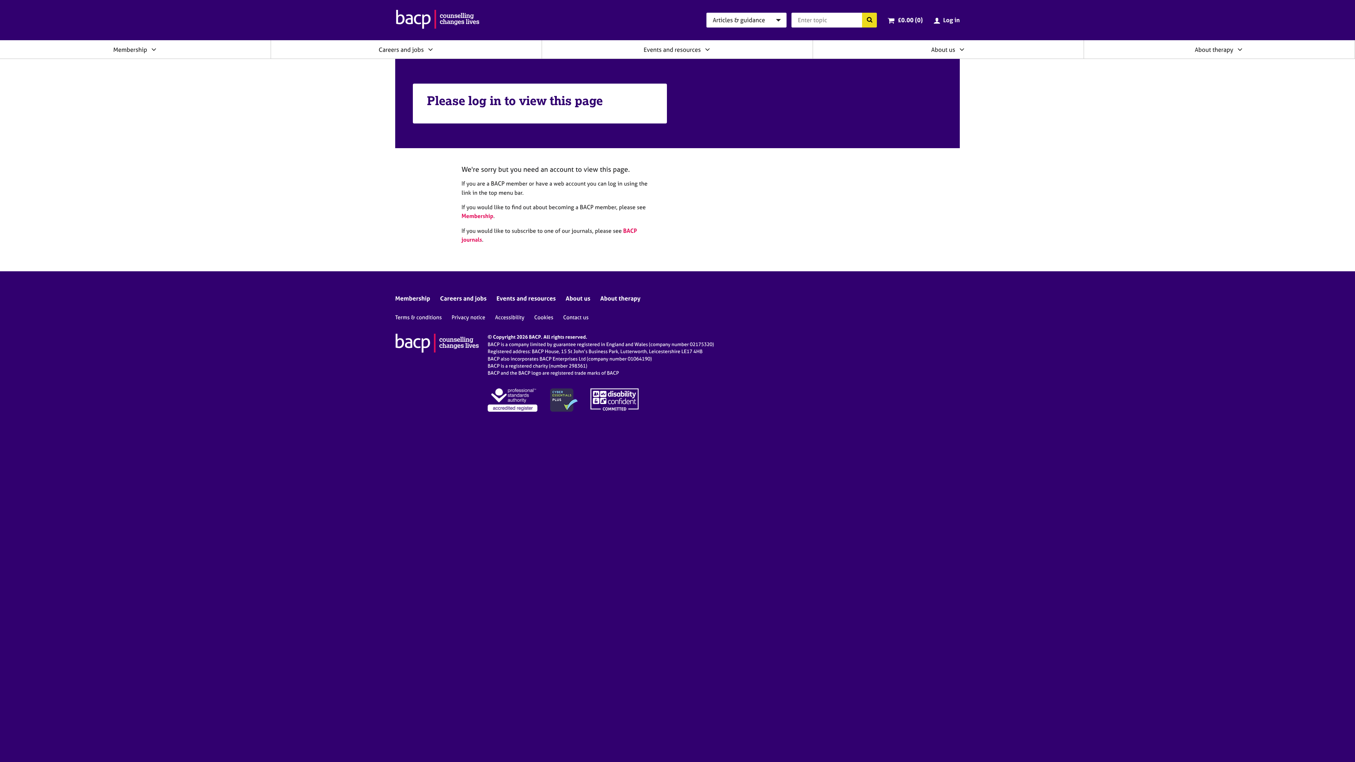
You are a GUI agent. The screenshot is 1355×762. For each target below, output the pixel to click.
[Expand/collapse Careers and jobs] (430, 49)
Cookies (543, 317)
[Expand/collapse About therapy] (1240, 49)
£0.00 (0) (910, 20)
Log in (951, 20)
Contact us (576, 317)
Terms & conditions (418, 317)
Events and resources (672, 49)
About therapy (1214, 49)
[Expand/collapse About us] (962, 49)
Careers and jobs (401, 49)
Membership (130, 49)
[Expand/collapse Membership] (154, 49)
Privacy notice (468, 317)
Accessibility (509, 317)
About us (943, 49)
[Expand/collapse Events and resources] (707, 49)
